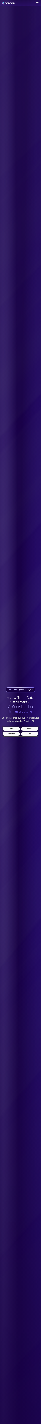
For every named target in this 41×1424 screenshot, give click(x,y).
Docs (30, 734)
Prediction (11, 734)
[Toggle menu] (37, 3)
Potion (11, 729)
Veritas (29, 729)
